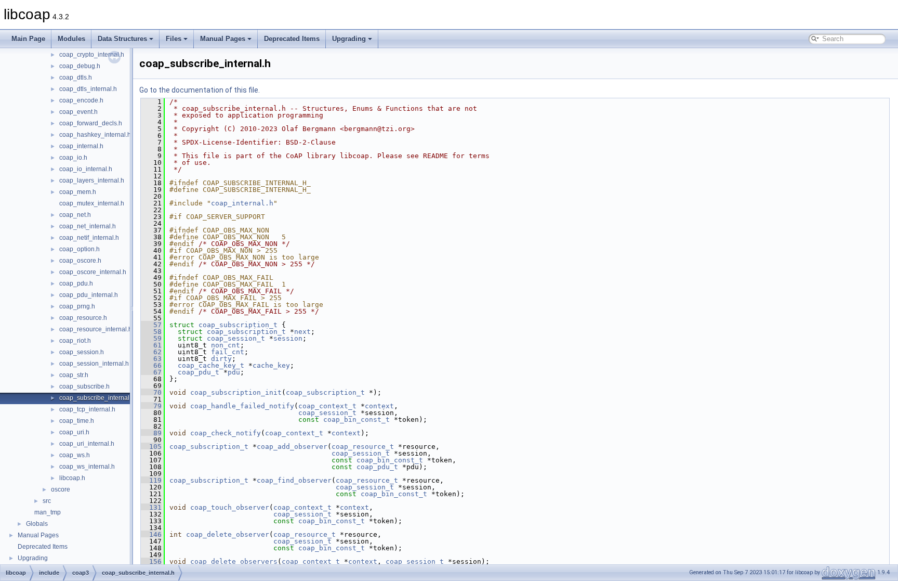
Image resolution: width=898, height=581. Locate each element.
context (379, 406)
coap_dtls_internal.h (88, 89)
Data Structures (122, 39)
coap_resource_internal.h (95, 329)
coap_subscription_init (236, 392)
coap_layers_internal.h (91, 180)
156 (151, 561)
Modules (71, 39)
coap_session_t (236, 338)
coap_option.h (79, 249)
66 (151, 365)
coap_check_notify (225, 433)
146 (151, 534)
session (287, 338)
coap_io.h (73, 157)
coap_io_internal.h (85, 169)
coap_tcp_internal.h (87, 409)
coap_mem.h (77, 192)
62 (151, 352)
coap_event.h (78, 111)
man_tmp (47, 512)
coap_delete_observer (227, 534)
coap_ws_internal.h (87, 466)
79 (151, 406)
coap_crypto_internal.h (91, 54)
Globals (37, 523)
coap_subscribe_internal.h (97, 398)
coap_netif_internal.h (89, 237)
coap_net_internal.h (87, 226)
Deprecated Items (292, 39)
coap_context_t (327, 406)
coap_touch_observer (229, 507)
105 (151, 446)
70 (151, 392)
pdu (234, 372)
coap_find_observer (294, 480)
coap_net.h (75, 214)
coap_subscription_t (238, 325)
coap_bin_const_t (356, 419)
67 (151, 372)
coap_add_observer (292, 446)
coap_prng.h (77, 306)
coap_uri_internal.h (86, 443)
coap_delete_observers (234, 561)
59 (151, 338)
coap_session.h (81, 352)
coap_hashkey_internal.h (95, 134)
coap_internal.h (81, 146)
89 (151, 433)
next (302, 331)
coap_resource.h (83, 317)
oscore (60, 489)
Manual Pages (222, 39)
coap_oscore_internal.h (92, 272)
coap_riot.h (75, 340)
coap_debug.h (79, 66)
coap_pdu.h (76, 283)
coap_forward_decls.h (90, 123)
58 (151, 331)
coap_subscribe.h (84, 386)
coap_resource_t (363, 446)
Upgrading (349, 39)
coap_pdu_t (198, 372)
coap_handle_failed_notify (242, 406)
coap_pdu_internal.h (88, 295)
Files (173, 39)
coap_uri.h (74, 432)
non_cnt (225, 345)
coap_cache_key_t (211, 365)
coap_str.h (73, 375)
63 (151, 359)
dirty (221, 359)
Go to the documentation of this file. (199, 90)
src (47, 501)
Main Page (28, 39)
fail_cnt (227, 352)
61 (151, 345)
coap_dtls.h (75, 77)
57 (151, 325)
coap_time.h (76, 420)
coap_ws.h (74, 455)
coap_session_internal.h (94, 363)
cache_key (271, 365)
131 (151, 507)
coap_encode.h (81, 100)
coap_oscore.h (80, 260)
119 (151, 480)
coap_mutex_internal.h (91, 203)
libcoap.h (72, 478)
